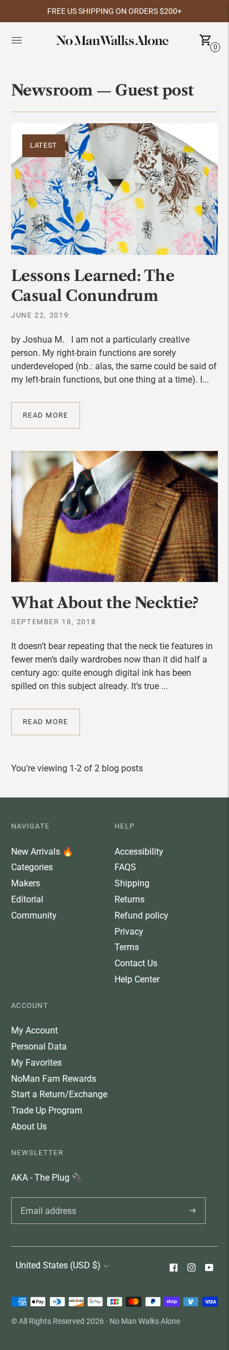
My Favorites (36, 1062)
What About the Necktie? (104, 603)
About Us (29, 1126)
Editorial (27, 899)
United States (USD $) (58, 1265)
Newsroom (52, 90)
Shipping (132, 883)
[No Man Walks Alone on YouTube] (209, 1269)
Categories (32, 867)
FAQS (125, 867)
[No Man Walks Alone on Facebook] (173, 1269)
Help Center (137, 979)
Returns (129, 899)
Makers (25, 883)
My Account (34, 1030)
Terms (126, 947)
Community (34, 915)
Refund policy (141, 915)
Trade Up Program (46, 1110)
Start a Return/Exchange (59, 1094)
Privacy (128, 931)
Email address (46, 1197)
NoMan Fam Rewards (53, 1078)
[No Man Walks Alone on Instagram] (191, 1269)
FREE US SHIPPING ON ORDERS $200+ (114, 11)
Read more (45, 415)
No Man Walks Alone (144, 1321)
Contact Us (135, 963)
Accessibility (138, 851)
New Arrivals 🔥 (42, 851)
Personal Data (39, 1046)
